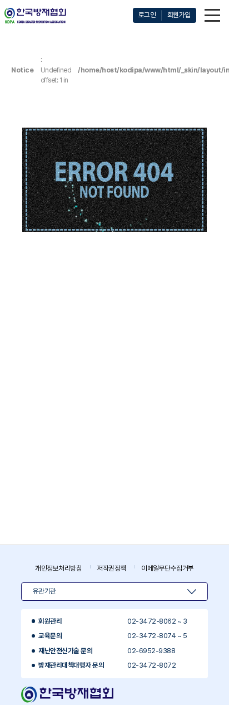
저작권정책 (111, 568)
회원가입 (179, 15)
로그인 (147, 15)
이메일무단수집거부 (167, 568)
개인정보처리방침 (58, 568)
